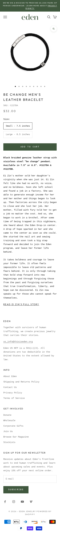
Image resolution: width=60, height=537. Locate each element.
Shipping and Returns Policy (21, 381)
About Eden (10, 376)
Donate (7, 415)
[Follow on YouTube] (22, 501)
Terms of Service (14, 398)
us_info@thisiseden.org (18, 341)
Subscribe (16, 489)
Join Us (8, 431)
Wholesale (9, 420)
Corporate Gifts (13, 426)
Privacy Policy (12, 392)
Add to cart (30, 147)
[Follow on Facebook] (5, 501)
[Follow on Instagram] (13, 501)
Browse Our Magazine (16, 437)
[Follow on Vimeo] (31, 501)
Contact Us (10, 387)
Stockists (9, 442)
